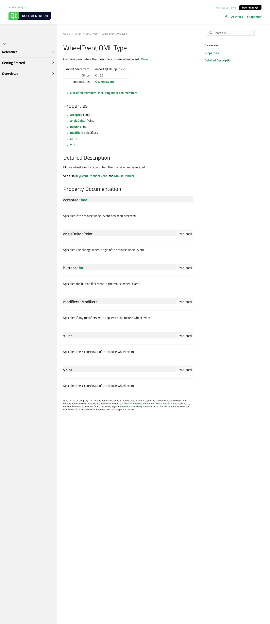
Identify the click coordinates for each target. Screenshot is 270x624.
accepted (76, 114)
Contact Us (222, 7)
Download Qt (250, 7)
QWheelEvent (104, 81)
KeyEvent (81, 175)
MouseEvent (98, 175)
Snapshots (254, 16)
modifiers (76, 132)
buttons (75, 126)
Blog (233, 7)
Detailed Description (218, 60)
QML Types (91, 33)
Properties (212, 53)
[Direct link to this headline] (90, 106)
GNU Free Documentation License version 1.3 (151, 403)
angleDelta (77, 120)
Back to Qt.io (19, 7)
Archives (237, 16)
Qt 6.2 (66, 33)
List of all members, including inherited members (103, 92)
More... (145, 59)
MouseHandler (124, 175)
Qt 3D (78, 33)
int (81, 268)
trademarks (127, 406)
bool (84, 200)
